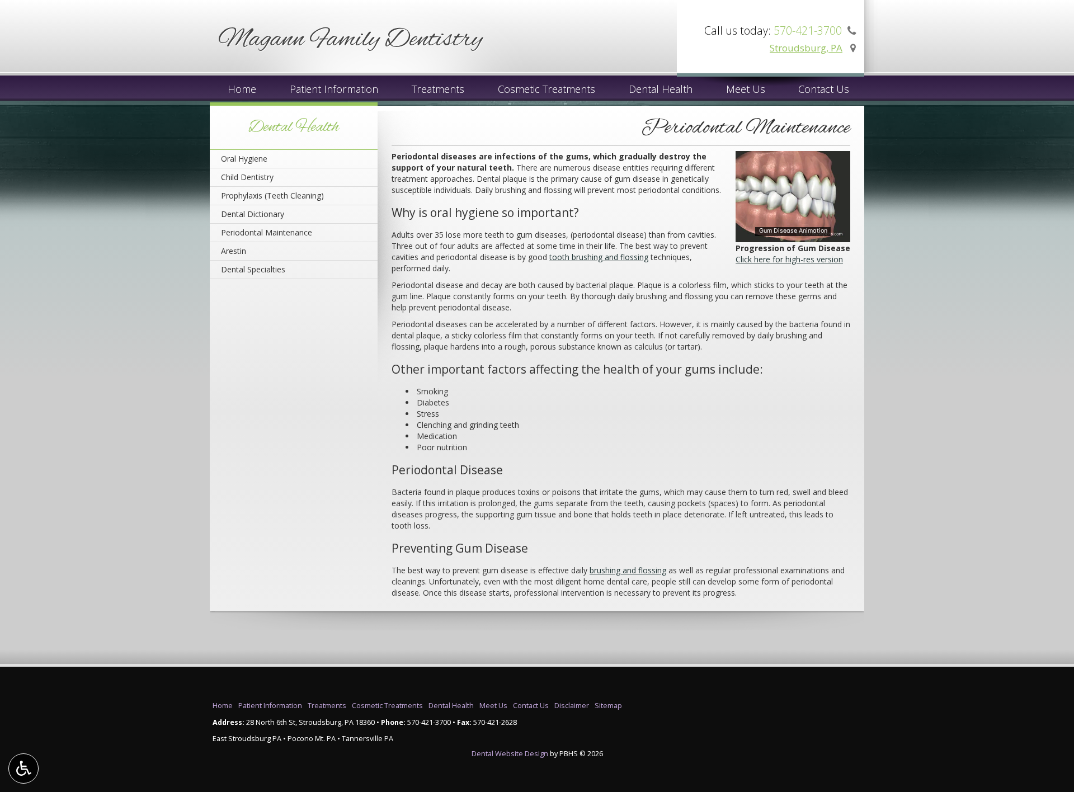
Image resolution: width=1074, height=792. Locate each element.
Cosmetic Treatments (546, 89)
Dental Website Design (510, 753)
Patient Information (334, 89)
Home (242, 89)
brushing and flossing (628, 570)
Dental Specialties (253, 269)
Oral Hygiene (244, 158)
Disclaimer (571, 705)
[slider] (792, 234)
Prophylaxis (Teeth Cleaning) (272, 195)
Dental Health (661, 89)
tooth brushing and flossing (598, 257)
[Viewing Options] (23, 768)
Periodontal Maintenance (266, 232)
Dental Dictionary (252, 214)
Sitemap (608, 705)
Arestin (233, 251)
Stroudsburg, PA (806, 47)
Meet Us (745, 89)
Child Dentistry (247, 177)
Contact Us (823, 89)
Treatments (438, 89)
